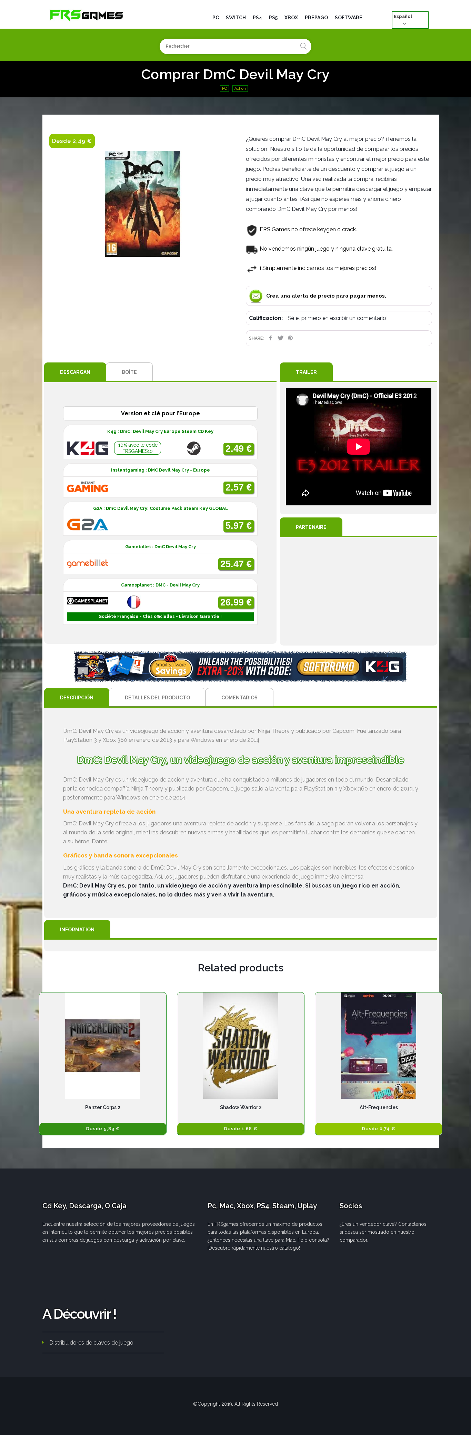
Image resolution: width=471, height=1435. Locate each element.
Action (240, 88)
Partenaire (311, 527)
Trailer (306, 372)
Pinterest (290, 338)
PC (224, 88)
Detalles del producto (157, 697)
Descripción (76, 697)
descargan (75, 372)
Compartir (270, 338)
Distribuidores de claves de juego (91, 1342)
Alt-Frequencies (379, 1107)
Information (77, 929)
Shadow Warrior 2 (241, 1107)
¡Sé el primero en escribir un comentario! (337, 318)
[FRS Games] (86, 15)
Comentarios (239, 697)
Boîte (129, 372)
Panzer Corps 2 (102, 1107)
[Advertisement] (358, 591)
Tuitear (280, 338)
